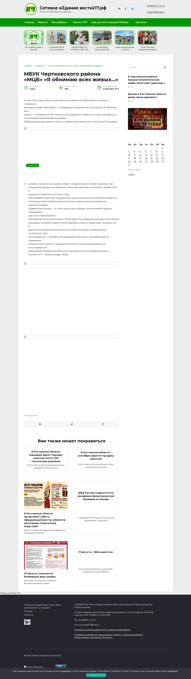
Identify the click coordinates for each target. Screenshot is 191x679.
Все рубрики (59, 22)
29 (157, 161)
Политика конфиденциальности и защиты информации (102, 630)
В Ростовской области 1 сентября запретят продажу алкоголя (96, 455)
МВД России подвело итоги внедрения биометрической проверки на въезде (96, 496)
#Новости (32, 165)
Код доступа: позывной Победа (110, 22)
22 (157, 158)
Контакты (141, 22)
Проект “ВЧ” (80, 22)
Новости (43, 22)
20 (146, 158)
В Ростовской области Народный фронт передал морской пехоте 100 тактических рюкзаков (46, 456)
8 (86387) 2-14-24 (156, 6)
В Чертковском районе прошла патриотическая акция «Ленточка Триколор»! (146, 79)
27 (146, 161)
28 (151, 161)
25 (135, 161)
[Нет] (187, 673)
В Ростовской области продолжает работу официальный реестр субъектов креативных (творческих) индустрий (44, 520)
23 (163, 158)
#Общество (31, 415)
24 (129, 161)
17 (129, 158)
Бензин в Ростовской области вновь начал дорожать (147, 96)
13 (146, 154)
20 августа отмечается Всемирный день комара (40, 575)
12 (140, 154)
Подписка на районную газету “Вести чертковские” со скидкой (42, 606)
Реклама (28, 611)
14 (151, 154)
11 (134, 154)
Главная (29, 22)
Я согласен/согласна (96, 675)
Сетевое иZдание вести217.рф (73, 7)
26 (140, 161)
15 (157, 154)
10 (129, 154)
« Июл (131, 174)
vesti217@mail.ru (155, 12)
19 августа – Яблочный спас (95, 552)
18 (135, 158)
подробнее (65, 671)
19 (140, 158)
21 (151, 158)
